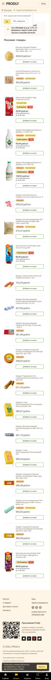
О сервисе (7, 603)
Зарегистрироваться (26, 10)
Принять (42, 667)
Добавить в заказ (30, 62)
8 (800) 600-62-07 (39, 612)
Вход (43, 4)
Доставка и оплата (10, 606)
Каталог (6, 599)
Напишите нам (38, 615)
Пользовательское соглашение (13, 658)
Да (7, 21)
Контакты (7, 610)
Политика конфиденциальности (13, 661)
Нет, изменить (19, 21)
